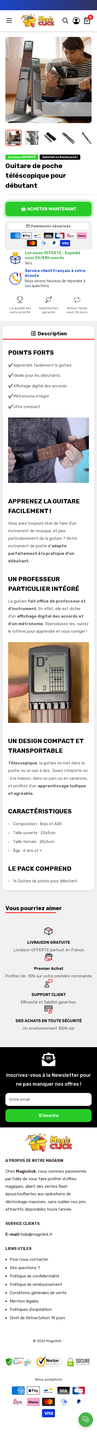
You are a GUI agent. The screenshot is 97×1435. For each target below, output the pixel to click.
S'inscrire (48, 1115)
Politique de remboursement (36, 1284)
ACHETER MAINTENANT (51, 208)
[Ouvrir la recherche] (65, 21)
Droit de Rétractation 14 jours (37, 1317)
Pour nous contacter (29, 1259)
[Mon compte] (76, 20)
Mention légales (24, 1301)
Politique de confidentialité (34, 1276)
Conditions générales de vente (38, 1292)
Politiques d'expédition (31, 1309)
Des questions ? (25, 1267)
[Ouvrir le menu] (9, 20)
